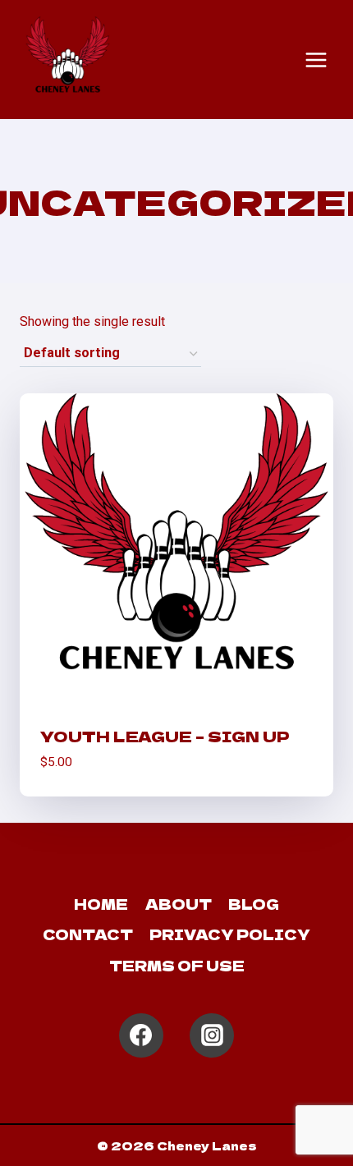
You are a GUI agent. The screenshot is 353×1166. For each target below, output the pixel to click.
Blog (253, 903)
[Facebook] (141, 1035)
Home (101, 903)
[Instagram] (212, 1035)
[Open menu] (316, 60)
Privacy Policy (229, 934)
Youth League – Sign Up (165, 735)
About (178, 903)
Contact (88, 934)
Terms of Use (177, 965)
